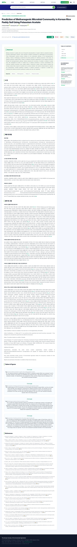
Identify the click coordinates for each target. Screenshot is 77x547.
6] (46, 97)
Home (4, 13)
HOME (12, 2)
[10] (45, 105)
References (64, 57)
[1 (15, 95)
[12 (10, 113)
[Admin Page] (71, 2)
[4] (35, 90)
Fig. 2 (27, 247)
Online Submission (64, 2)
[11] (31, 107)
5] (16, 95)
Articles (8, 13)
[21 (49, 236)
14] (12, 113)
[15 (45, 120)
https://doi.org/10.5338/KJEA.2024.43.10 (21, 37)
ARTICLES (32, 2)
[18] (14, 150)
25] (23, 280)
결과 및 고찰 (64, 55)
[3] (35, 88)
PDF (57, 37)
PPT (62, 37)
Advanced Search (62, 7)
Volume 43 (13, 13)
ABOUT (21, 2)
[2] (41, 87)
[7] (45, 99)
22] (51, 236)
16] (46, 120)
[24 (21, 280)
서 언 (62, 51)
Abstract (63, 49)
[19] (33, 164)
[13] (8, 111)
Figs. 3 (45, 307)
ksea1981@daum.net (28, 541)
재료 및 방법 (64, 53)
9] (23, 102)
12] (27, 117)
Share (73, 37)
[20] (36, 196)
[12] (30, 108)
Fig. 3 (33, 269)
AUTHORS (53, 2)
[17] (10, 124)
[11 (25, 117)
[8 (22, 102)
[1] (52, 83)
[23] (29, 255)
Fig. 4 (33, 291)
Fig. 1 (28, 221)
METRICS (43, 2)
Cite (67, 37)
